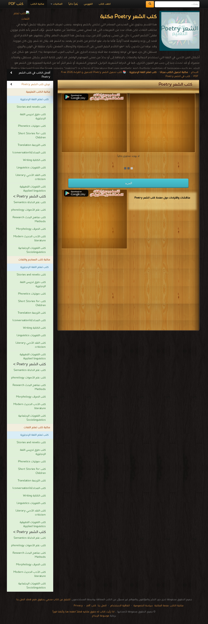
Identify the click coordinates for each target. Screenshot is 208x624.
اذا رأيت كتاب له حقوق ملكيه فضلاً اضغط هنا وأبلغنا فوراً (83, 611)
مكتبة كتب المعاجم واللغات (34, 259)
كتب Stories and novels (31, 106)
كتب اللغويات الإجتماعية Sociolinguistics (32, 250)
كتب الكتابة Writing (34, 160)
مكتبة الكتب (37, 4)
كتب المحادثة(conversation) (29, 152)
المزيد (128, 183)
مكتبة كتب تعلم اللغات (37, 427)
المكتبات (57, 4)
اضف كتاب (104, 4)
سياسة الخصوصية (143, 605)
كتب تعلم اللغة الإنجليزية (34, 99)
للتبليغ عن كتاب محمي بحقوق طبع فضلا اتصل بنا (43, 599)
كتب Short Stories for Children (32, 135)
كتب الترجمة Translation (32, 145)
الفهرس (88, 4)
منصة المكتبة (161, 605)
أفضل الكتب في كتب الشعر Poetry (34, 74)
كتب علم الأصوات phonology (28, 209)
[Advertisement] (128, 290)
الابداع (194, 72)
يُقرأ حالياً (73, 4)
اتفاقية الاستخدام (119, 605)
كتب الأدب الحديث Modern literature (29, 238)
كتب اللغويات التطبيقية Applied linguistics (33, 188)
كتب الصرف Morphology (31, 229)
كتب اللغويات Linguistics (31, 167)
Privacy (78, 605)
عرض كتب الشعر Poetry (36, 84)
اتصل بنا (101, 605)
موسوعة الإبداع (100, 615)
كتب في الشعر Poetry (178, 76)
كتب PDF (16, 4)
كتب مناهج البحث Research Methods (29, 219)
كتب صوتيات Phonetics (32, 126)
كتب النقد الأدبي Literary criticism (31, 177)
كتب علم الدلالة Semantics (30, 202)
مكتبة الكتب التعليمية (38, 91)
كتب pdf (91, 605)
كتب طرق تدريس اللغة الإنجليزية (33, 116)
